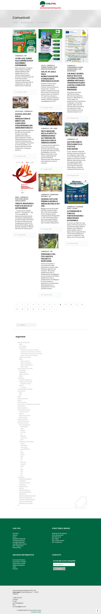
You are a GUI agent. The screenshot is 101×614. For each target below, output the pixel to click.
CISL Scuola (24, 447)
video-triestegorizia (27, 365)
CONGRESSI (22, 481)
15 (28, 309)
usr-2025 (23, 387)
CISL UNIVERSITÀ (25, 449)
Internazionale (22, 402)
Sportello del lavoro (23, 421)
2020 (20, 393)
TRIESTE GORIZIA (24, 374)
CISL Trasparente (18, 546)
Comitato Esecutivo (19, 540)
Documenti (22, 348)
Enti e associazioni (57, 535)
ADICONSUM (24, 426)
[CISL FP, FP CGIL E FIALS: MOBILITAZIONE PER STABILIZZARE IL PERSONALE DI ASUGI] (50, 45)
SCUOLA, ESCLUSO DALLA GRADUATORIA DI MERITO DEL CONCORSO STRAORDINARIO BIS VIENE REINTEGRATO (24, 121)
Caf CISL (23, 432)
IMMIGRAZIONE (23, 486)
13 (17, 309)
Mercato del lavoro (24, 415)
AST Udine (55, 539)
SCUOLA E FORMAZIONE (25, 501)
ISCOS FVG (24, 438)
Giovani (21, 413)
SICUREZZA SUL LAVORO (26, 503)
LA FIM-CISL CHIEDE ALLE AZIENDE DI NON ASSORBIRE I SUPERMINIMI (24, 61)
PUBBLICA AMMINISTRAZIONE (27, 496)
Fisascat (23, 464)
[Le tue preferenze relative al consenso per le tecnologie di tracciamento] (97, 610)
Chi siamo (16, 533)
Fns (22, 473)
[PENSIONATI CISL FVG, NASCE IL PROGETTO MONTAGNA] (50, 241)
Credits (39, 612)
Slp (21, 475)
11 (76, 305)
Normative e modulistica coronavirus (29, 404)
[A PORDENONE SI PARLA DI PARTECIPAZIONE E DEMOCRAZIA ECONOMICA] (76, 192)
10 (71, 305)
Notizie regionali (22, 408)
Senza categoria (23, 419)
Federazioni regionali (25, 380)
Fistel (22, 466)
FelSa (22, 453)
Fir (21, 460)
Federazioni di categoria (59, 533)
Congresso (21, 378)
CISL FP (23, 443)
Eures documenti (23, 398)
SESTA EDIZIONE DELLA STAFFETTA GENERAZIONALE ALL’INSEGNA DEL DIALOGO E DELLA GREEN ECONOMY (48, 137)
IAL (21, 434)
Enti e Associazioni (24, 424)
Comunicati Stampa (19, 560)
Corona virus (21, 391)
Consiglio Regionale (19, 542)
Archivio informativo (27, 22)
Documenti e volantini (19, 561)
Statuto (15, 535)
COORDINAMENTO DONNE (25, 389)
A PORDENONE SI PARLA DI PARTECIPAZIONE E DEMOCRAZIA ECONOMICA (75, 216)
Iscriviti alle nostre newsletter (64, 561)
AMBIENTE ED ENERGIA (25, 479)
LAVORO (21, 488)
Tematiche (21, 477)
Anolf (22, 428)
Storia (14, 537)
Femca (23, 454)
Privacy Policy (17, 547)
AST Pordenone (57, 542)
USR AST (21, 385)
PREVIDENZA (22, 494)
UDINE (20, 376)
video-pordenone (26, 363)
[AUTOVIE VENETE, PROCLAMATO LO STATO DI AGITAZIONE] (76, 129)
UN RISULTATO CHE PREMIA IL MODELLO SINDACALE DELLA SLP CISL (50, 202)
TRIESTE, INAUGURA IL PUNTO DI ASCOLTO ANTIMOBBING (24, 205)
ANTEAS (23, 430)
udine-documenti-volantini (29, 355)
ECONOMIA (22, 484)
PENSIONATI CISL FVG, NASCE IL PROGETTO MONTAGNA (48, 257)
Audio (20, 344)
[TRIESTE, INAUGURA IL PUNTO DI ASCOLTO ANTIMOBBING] (24, 177)
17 (38, 309)
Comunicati (22, 346)
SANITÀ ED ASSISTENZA (25, 498)
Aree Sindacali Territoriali (25, 368)
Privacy (31, 610)
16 (33, 309)
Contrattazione (24, 411)
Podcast (15, 569)
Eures (19, 396)
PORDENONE (22, 372)
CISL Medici (24, 445)
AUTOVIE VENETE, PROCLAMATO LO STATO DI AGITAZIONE (74, 145)
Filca (22, 456)
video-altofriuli (25, 361)
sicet (22, 439)
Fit (21, 468)
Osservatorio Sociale (24, 410)
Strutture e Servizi (23, 423)
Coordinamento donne (20, 544)
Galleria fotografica (25, 357)
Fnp (22, 471)
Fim (22, 458)
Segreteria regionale (19, 539)
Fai (21, 451)
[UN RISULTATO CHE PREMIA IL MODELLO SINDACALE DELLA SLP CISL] (50, 183)
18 (44, 309)
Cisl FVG (15, 22)
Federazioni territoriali (25, 381)
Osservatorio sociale (19, 563)
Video (20, 359)
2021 (20, 395)
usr (18, 505)
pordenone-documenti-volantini (31, 351)
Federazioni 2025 (26, 383)
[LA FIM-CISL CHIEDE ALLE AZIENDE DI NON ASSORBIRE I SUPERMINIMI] (24, 41)
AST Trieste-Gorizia (58, 540)
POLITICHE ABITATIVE (25, 492)
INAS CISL (23, 436)
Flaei (22, 469)
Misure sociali (23, 417)
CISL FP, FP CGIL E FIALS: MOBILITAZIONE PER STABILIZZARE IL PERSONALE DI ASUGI (50, 76)
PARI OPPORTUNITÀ (24, 490)
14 (22, 309)
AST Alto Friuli (56, 537)
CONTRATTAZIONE (24, 483)
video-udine (24, 366)
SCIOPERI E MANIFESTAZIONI (27, 499)
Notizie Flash (21, 406)
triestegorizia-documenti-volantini (31, 353)
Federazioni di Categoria (26, 441)
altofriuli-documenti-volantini (30, 350)
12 (82, 305)
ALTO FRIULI (22, 370)
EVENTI (19, 400)
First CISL (23, 462)
